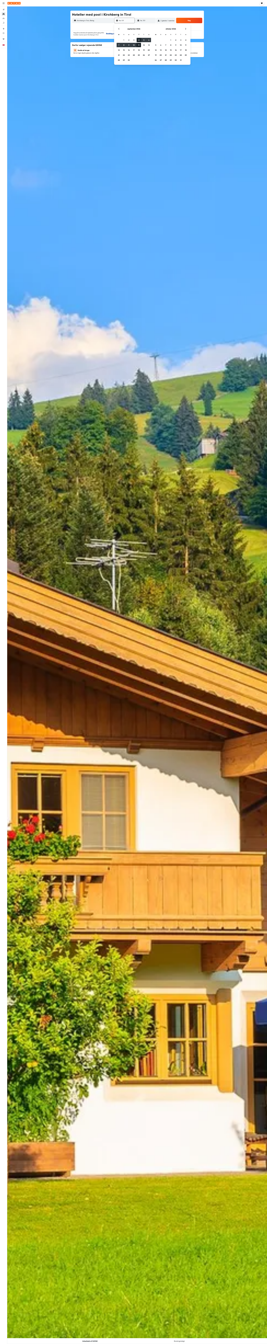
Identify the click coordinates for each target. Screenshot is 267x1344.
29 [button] (124, 60)
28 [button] (119, 60)
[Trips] (3, 39)
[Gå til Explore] (3, 29)
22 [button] (124, 55)
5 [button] (143, 40)
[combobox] (95, 20)
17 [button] (134, 50)
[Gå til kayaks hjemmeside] (14, 3)
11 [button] (138, 45)
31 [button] (181, 60)
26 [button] (144, 55)
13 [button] (149, 45)
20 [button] (149, 50)
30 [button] (129, 60)
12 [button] (144, 45)
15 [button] (124, 50)
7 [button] (118, 45)
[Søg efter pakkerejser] (3, 23)
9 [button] (128, 45)
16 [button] (129, 50)
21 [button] (119, 55)
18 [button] (139, 50)
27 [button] (149, 55)
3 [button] (133, 40)
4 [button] (138, 40)
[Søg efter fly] (3, 10)
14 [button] (119, 50)
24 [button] (134, 55)
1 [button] (123, 40)
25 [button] (139, 55)
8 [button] (123, 45)
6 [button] (148, 40)
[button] (3, 3)
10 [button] (134, 45)
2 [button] (128, 40)
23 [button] (129, 55)
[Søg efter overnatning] (3, 14)
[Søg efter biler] (3, 18)
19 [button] (144, 50)
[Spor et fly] (3, 33)
